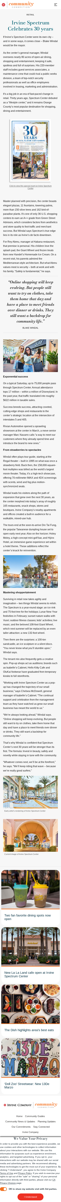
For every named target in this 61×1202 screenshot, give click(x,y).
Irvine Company (30, 1132)
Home (19, 1116)
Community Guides (35, 1116)
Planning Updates (47, 1121)
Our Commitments (21, 1126)
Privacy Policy (25, 1173)
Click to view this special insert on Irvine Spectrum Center (30, 187)
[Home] (20, 5)
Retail (30, 15)
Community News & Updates (20, 1121)
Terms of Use (6, 1173)
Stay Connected (41, 1126)
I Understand (30, 1197)
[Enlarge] (53, 779)
